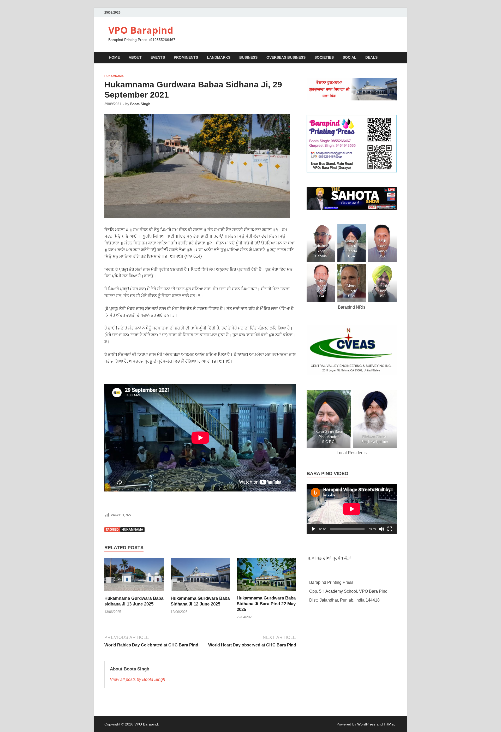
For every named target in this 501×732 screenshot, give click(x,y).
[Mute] (381, 529)
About (135, 57)
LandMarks (218, 57)
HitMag (390, 724)
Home (114, 57)
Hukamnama (114, 75)
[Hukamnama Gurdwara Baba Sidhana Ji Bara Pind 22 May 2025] (266, 576)
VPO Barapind (140, 30)
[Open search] (394, 58)
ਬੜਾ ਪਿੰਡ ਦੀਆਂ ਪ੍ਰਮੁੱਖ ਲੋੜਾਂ (329, 558)
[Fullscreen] (389, 529)
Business (248, 57)
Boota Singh (140, 104)
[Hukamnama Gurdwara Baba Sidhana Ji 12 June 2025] (200, 576)
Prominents (186, 57)
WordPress (366, 724)
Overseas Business (286, 57)
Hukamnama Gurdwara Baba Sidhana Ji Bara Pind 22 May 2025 (266, 604)
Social (349, 57)
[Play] (313, 529)
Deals (371, 57)
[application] (352, 509)
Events (158, 57)
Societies (324, 57)
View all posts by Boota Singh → (140, 679)
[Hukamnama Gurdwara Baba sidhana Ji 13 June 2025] (134, 576)
